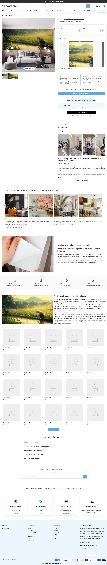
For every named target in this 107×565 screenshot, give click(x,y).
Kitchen (40, 488)
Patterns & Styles (19, 10)
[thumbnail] (13, 76)
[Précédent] (4, 206)
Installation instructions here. (82, 180)
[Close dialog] (105, 563)
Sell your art (57, 532)
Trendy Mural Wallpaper (87, 10)
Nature (4, 10)
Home (3, 15)
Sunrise (68, 488)
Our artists (56, 534)
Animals (10, 10)
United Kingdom (98, 554)
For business (102, 10)
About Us (30, 528)
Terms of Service (32, 532)
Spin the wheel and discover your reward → (53, 563)
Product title (6, 347)
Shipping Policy (31, 536)
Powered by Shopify (6, 561)
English (87, 554)
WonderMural (67, 163)
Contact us (56, 536)
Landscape (47, 488)
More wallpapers (53, 429)
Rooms (70, 10)
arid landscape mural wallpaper (69, 314)
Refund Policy (31, 540)
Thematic (29, 10)
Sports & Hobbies (49, 10)
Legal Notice (31, 530)
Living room (55, 488)
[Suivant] (103, 206)
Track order (56, 530)
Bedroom (33, 488)
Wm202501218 (77, 488)
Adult (27, 488)
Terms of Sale (31, 534)
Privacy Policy (31, 538)
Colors (76, 10)
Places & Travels (61, 10)
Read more (60, 177)
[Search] (88, 6)
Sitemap (56, 538)
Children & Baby (38, 10)
